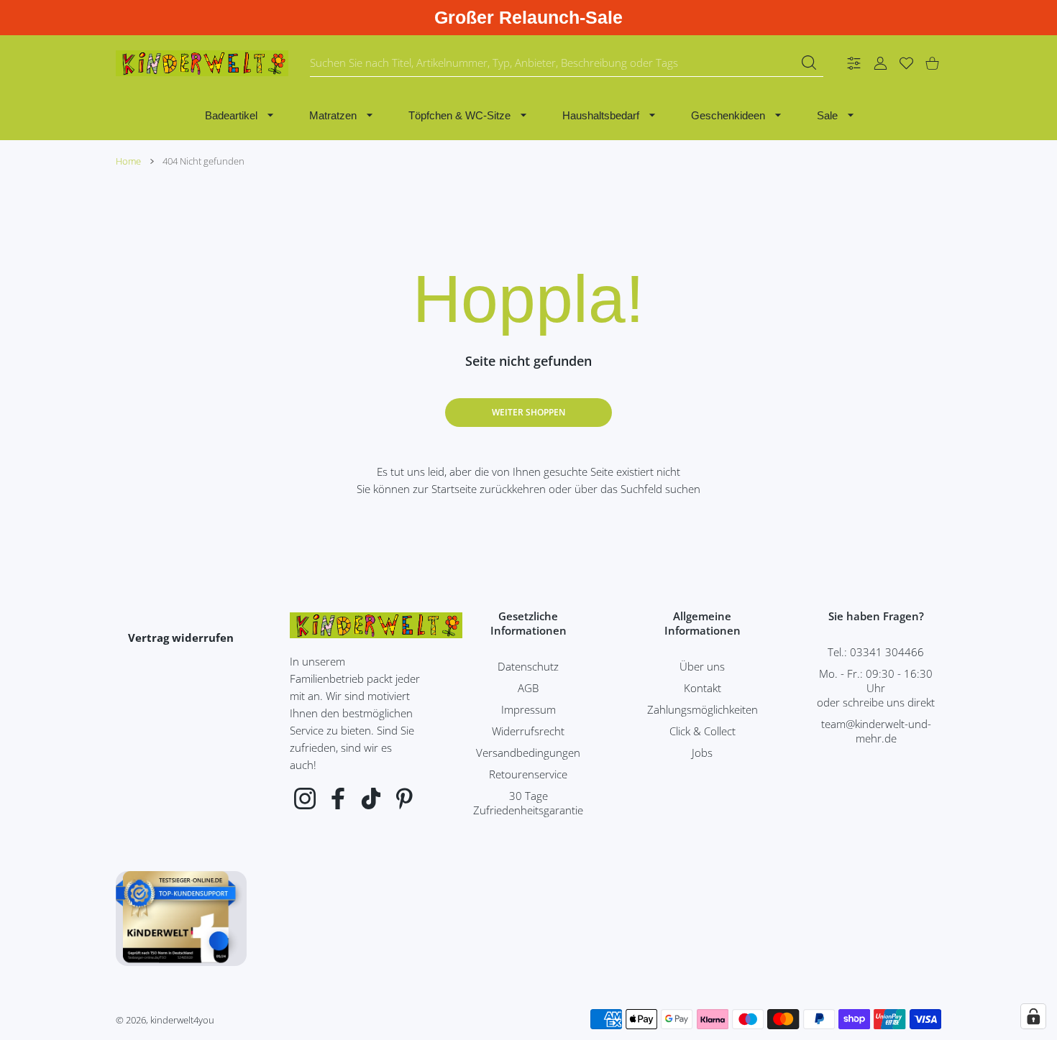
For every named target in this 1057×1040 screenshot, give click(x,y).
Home (128, 161)
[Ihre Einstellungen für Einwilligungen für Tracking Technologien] (1033, 1016)
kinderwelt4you (182, 1019)
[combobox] (566, 63)
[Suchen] (809, 62)
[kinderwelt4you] (202, 63)
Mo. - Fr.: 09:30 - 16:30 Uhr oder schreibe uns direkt (876, 687)
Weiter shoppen (528, 412)
